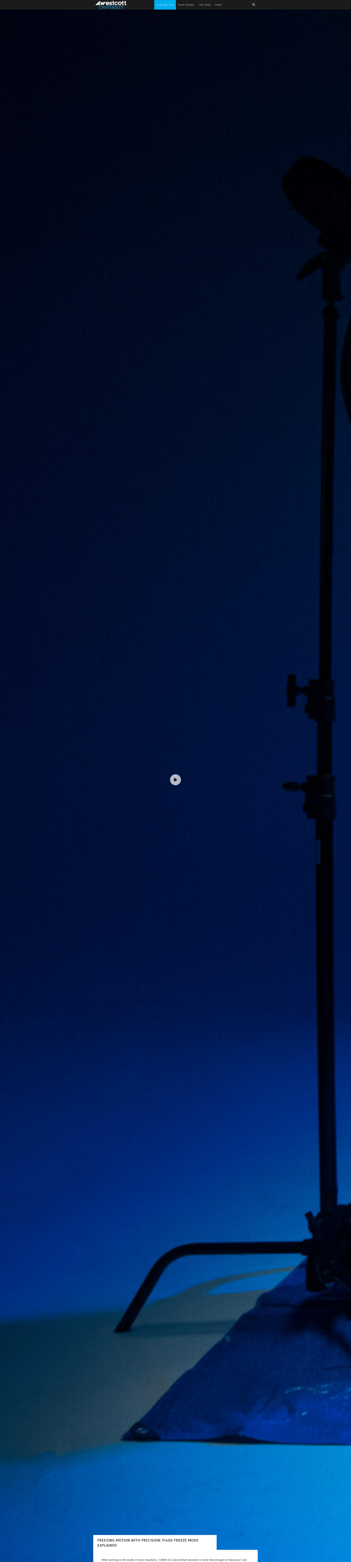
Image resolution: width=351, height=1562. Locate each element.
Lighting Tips (165, 4)
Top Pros (205, 4)
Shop (218, 4)
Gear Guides (186, 4)
